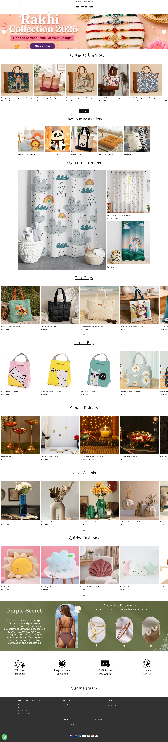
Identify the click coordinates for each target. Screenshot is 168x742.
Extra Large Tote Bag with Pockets (91, 326)
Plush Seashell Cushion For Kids (90, 587)
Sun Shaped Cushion (8, 587)
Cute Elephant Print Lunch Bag (51, 391)
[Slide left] (80, 106)
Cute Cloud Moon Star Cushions (130, 587)
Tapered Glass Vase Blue (9, 522)
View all (84, 111)
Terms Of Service (23, 711)
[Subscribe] (98, 724)
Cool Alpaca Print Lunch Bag (89, 391)
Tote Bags (84, 278)
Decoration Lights (52, 154)
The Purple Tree (26, 739)
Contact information (70, 739)
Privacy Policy (22, 704)
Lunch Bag (84, 343)
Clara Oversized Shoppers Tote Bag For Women (49, 98)
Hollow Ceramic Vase (47, 522)
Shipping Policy (22, 708)
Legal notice (79, 739)
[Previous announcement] (19, 1)
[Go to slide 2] (84, 47)
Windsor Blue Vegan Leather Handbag (142, 98)
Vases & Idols (84, 473)
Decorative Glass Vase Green (89, 522)
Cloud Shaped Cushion (48, 587)
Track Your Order (67, 708)
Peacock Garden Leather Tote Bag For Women (113, 98)
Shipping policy (60, 739)
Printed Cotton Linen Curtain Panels (118, 215)
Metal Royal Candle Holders (50, 457)
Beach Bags (76, 154)
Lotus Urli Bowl (6, 457)
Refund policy (35, 739)
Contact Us (65, 704)
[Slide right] (88, 106)
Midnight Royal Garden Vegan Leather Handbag (16, 98)
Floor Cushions (104, 154)
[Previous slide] (4, 32)
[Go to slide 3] (85, 47)
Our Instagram (84, 688)
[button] (20, 6)
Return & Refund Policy (24, 714)
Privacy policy (43, 739)
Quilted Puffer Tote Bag (48, 326)
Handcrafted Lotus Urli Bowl (129, 457)
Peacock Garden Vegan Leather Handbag (79, 98)
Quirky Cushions (25, 154)
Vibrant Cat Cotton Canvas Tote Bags (132, 326)
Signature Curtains (84, 163)
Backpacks (128, 154)
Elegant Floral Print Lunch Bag (130, 391)
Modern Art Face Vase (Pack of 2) (130, 522)
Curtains (110, 267)
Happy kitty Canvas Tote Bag (10, 326)
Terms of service (51, 739)
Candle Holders (84, 408)
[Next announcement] (149, 1)
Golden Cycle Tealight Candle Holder (92, 457)
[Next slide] (164, 32)
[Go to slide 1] (82, 47)
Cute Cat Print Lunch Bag (9, 391)
